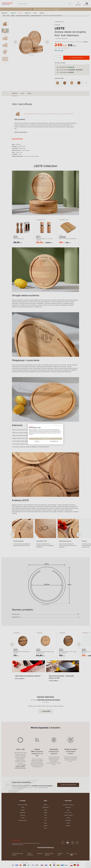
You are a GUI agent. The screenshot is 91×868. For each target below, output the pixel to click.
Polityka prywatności (57, 425)
